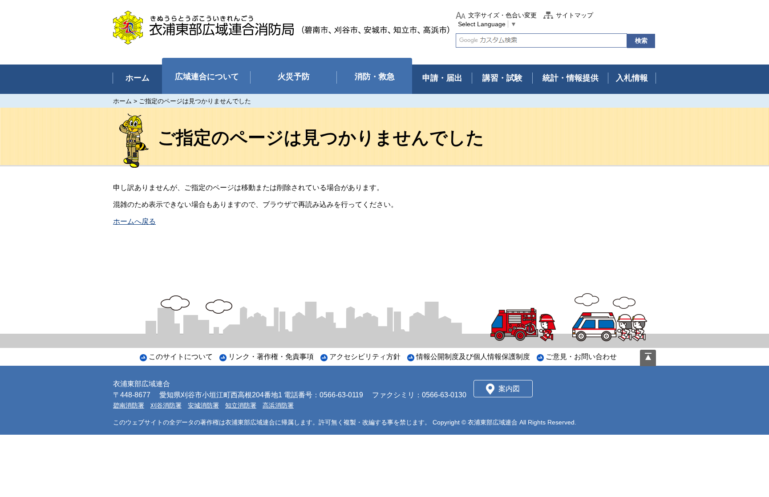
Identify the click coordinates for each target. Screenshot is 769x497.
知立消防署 (240, 405)
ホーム (122, 101)
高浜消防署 (278, 405)
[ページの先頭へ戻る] (648, 358)
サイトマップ (574, 15)
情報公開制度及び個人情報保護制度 (473, 356)
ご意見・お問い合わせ (581, 356)
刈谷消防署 (166, 405)
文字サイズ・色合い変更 (502, 15)
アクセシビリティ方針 (365, 356)
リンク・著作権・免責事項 (271, 356)
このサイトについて (181, 356)
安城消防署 (203, 405)
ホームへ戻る (134, 221)
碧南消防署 (128, 405)
